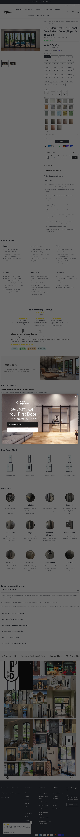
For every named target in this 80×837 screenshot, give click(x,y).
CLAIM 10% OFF (22, 430)
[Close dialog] (76, 395)
